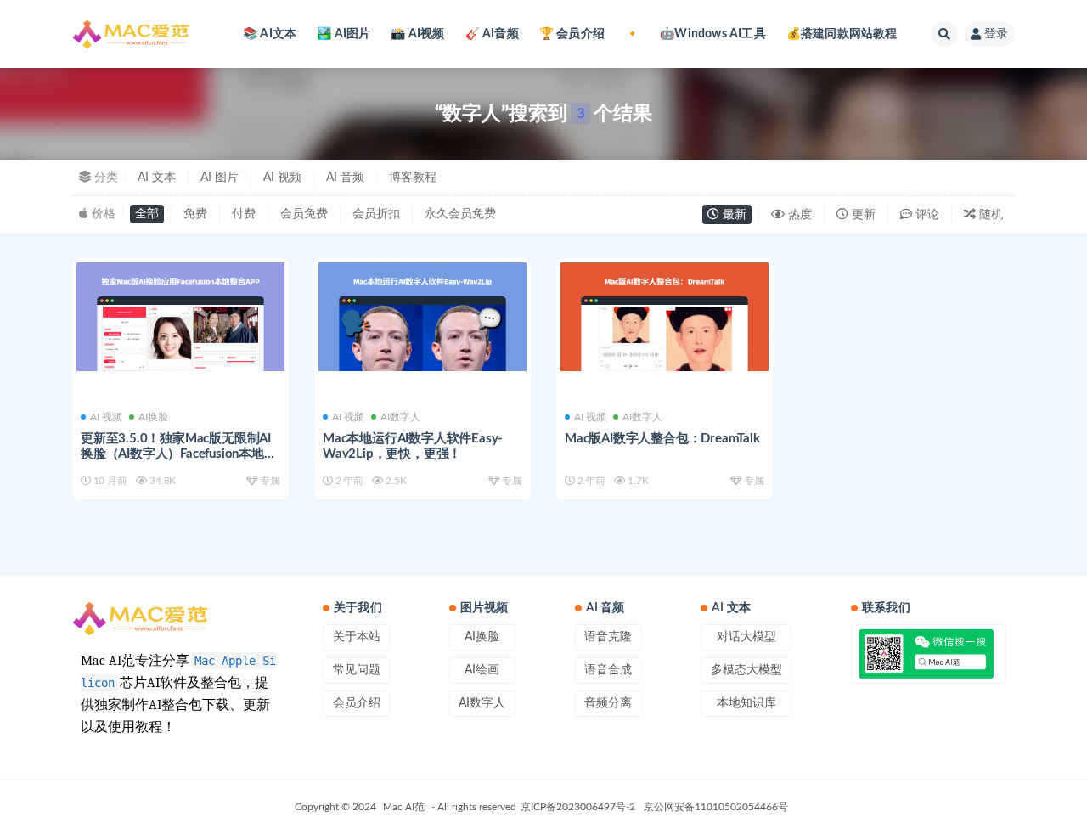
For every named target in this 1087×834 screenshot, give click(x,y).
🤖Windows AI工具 (713, 34)
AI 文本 (157, 177)
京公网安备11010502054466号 (716, 807)
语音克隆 (608, 637)
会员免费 (304, 214)
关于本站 (356, 637)
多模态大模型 (746, 670)
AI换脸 (153, 417)
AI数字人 (400, 417)
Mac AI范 (404, 807)
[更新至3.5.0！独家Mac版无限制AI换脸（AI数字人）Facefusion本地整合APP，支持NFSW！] (180, 317)
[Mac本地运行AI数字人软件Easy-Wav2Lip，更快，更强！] (422, 317)
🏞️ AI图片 (343, 34)
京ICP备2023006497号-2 (578, 807)
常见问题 (356, 670)
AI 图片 (219, 177)
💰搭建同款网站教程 (842, 34)
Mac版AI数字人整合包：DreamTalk (662, 438)
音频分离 (608, 703)
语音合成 (608, 670)
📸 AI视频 (417, 34)
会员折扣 (376, 214)
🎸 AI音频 (492, 34)
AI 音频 (345, 177)
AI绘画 (482, 670)
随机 (989, 215)
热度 (798, 215)
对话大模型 (746, 637)
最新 (732, 215)
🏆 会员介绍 (572, 34)
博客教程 (412, 177)
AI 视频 (282, 177)
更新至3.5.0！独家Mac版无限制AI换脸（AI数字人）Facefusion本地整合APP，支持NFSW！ (179, 454)
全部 (147, 214)
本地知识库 (746, 703)
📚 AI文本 (269, 34)
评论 (925, 215)
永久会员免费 (460, 214)
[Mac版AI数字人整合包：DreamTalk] (664, 317)
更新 (862, 215)
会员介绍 (356, 703)
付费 (244, 214)
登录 (996, 34)
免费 (195, 214)
